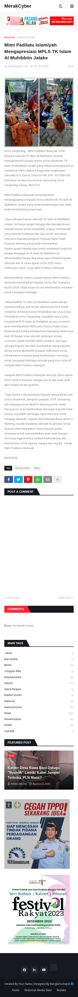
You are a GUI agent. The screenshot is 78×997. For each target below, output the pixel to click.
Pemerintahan (39, 719)
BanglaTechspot (60, 984)
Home (16, 990)
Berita (39, 665)
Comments (16, 609)
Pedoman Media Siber (38, 990)
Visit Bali (39, 731)
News (37, 468)
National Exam (26, 37)
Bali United (39, 659)
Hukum (39, 683)
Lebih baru (13, 598)
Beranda (9, 37)
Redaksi (61, 990)
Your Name (25, 984)
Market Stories (39, 695)
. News (39, 653)
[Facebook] (8, 479)
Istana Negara (39, 689)
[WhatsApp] (38, 479)
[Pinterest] (28, 479)
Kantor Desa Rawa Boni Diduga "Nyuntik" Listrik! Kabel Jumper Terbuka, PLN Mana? (34, 772)
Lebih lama (65, 598)
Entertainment (39, 677)
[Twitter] (18, 479)
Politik (39, 725)
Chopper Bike (39, 671)
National (39, 701)
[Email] (47, 479)
